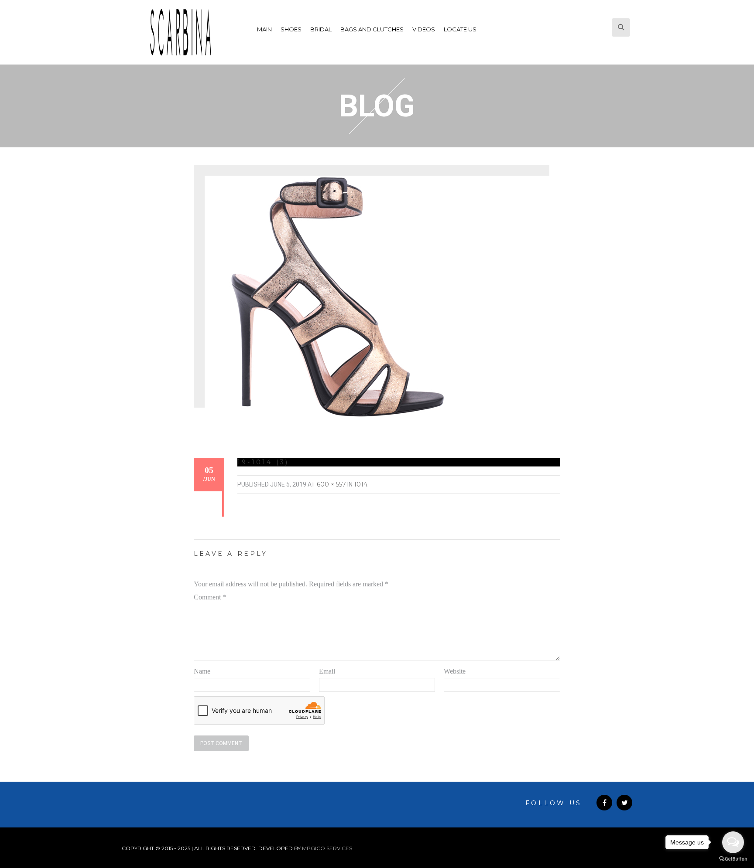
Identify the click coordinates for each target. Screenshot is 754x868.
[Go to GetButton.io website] (733, 859)
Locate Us (460, 29)
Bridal (321, 29)
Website (455, 671)
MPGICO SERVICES (327, 848)
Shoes (291, 29)
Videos (423, 29)
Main (264, 29)
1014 (360, 484)
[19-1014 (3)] (335, 296)
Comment (210, 597)
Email (327, 671)
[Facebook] (604, 802)
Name (202, 671)
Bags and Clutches (372, 29)
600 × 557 (331, 484)
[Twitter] (624, 802)
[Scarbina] (180, 32)
